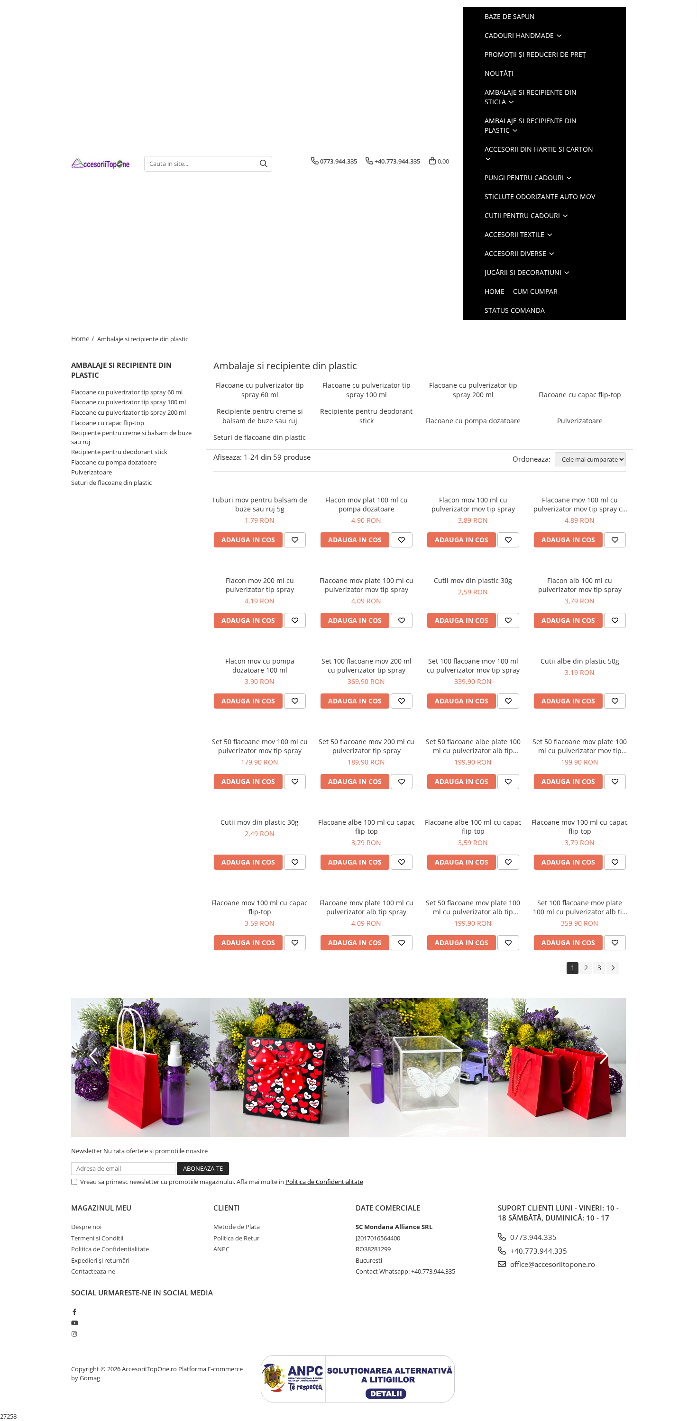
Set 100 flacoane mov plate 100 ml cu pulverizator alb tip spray (579, 907)
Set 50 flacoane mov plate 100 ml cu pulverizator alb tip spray (473, 907)
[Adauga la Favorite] (295, 539)
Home (494, 291)
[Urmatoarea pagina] (612, 968)
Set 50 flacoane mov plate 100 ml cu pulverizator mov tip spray (579, 746)
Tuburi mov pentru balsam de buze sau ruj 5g (259, 504)
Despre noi (86, 1226)
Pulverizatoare (91, 472)
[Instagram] (74, 1334)
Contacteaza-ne (93, 1271)
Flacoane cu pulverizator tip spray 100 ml (128, 402)
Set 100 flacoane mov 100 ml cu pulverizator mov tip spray (473, 665)
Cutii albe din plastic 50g (580, 660)
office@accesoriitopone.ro (551, 1264)
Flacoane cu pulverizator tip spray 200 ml (128, 412)
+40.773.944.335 (537, 1251)
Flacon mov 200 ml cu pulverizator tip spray (260, 585)
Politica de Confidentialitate (324, 1181)
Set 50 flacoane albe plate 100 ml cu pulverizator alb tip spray (473, 746)
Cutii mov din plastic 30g (473, 580)
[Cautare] (263, 164)
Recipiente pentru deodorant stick (119, 451)
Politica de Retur (236, 1238)
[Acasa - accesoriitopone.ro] (100, 164)
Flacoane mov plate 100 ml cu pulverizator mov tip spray (366, 585)
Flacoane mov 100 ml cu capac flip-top (580, 827)
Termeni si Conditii (97, 1238)
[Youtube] (74, 1323)
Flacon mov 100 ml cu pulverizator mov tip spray (473, 504)
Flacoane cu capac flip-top (107, 423)
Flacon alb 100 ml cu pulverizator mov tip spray (580, 585)
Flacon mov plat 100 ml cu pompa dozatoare (366, 504)
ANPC (221, 1249)
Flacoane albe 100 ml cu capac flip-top (366, 827)
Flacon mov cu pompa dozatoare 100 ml (259, 665)
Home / (83, 338)
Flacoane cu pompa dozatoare (113, 462)
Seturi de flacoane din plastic (111, 482)
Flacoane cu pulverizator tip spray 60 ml (127, 392)
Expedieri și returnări (100, 1260)
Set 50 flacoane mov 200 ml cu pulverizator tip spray (366, 746)
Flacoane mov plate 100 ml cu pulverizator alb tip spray (366, 907)
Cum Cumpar (535, 291)
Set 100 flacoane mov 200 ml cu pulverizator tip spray (366, 665)
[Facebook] (74, 1311)
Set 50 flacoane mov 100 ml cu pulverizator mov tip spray (260, 746)
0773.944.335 (532, 1237)
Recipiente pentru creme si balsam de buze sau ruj (260, 416)
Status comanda (515, 310)
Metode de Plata (236, 1226)
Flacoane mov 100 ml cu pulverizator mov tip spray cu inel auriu (579, 504)
